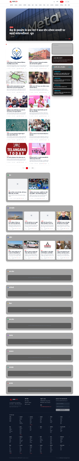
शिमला (61, 448)
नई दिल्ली (25, 5)
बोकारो (10, 441)
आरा (9, 446)
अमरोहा (31, 419)
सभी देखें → (70, 67)
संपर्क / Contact (27, 404)
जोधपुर (41, 452)
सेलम (20, 443)
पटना (47, 5)
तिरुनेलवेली (21, 441)
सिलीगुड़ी (61, 441)
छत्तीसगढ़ (51, 426)
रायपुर (51, 432)
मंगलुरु (61, 421)
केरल (10, 426)
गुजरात (21, 426)
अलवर (40, 447)
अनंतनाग (61, 428)
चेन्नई (65, 5)
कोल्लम (10, 430)
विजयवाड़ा (21, 422)
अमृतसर (51, 438)
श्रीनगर (61, 431)
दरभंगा (10, 448)
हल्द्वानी (41, 422)
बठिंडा (51, 441)
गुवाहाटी (10, 418)
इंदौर (20, 446)
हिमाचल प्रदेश (62, 445)
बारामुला (61, 430)
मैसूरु (60, 422)
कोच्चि (10, 428)
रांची (9, 442)
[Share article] (26, 68)
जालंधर (51, 439)
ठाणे (30, 448)
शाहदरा (41, 442)
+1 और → (21, 434)
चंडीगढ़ (41, 426)
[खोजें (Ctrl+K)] (54, 2)
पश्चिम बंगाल (62, 436)
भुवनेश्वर (51, 420)
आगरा (30, 423)
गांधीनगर (20, 429)
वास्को (30, 430)
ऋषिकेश (41, 418)
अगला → (33, 168)
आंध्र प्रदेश (21, 416)
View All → (45, 175)
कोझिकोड (10, 429)
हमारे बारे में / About (28, 402)
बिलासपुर (51, 430)
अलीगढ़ (31, 422)
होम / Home (27, 400)
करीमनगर (31, 438)
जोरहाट (10, 419)
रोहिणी (40, 441)
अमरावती (21, 418)
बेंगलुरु (61, 419)
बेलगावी (61, 420)
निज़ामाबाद (31, 440)
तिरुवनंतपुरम (10, 431)
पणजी (30, 428)
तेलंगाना (31, 436)
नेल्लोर (20, 421)
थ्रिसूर (10, 432)
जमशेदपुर (10, 438)
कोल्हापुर (31, 447)
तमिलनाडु (61, 5)
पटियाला (51, 440)
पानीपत (51, 448)
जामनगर (20, 430)
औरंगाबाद (31, 446)
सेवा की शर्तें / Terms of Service (45, 402)
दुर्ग (50, 429)
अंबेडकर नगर (31, 418)
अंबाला (51, 446)
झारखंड (10, 436)
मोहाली (51, 442)
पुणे (30, 452)
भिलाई (51, 431)
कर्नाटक (61, 416)
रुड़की (40, 420)
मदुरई (20, 442)
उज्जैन (20, 447)
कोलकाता (61, 439)
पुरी (50, 419)
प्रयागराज (20, 5)
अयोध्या (31, 421)
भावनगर (20, 431)
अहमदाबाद (56, 5)
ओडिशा (51, 416)
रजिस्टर (62, 1)
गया (9, 447)
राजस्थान (40, 5)
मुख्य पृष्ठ (11, 5)
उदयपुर (41, 448)
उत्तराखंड (41, 416)
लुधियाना (51, 443)
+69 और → (31, 424)
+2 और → (31, 453)
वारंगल (30, 441)
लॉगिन (57, 1)
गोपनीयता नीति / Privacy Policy (45, 400)
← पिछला (23, 168)
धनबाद (10, 440)
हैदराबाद (31, 442)
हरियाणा (51, 445)
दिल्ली (41, 436)
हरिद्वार (41, 421)
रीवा (20, 452)
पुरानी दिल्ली (41, 440)
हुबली (61, 423)
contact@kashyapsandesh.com (45, 406)
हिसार (50, 452)
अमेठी (30, 420)
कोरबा (51, 428)
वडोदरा (20, 433)
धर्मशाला (61, 446)
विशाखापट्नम (21, 423)
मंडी (60, 447)
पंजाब (51, 436)
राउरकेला (51, 421)
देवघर (10, 439)
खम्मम (30, 439)
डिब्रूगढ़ (10, 420)
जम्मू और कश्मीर (62, 426)
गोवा (30, 426)
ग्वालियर (20, 448)
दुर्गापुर (61, 440)
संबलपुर (51, 422)
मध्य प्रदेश (52, 5)
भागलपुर (10, 452)
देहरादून (41, 419)
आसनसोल (61, 438)
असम (10, 416)
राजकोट (20, 432)
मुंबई (32, 5)
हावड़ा (61, 442)
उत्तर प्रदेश (31, 416)
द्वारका (40, 438)
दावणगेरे (61, 418)
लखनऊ (16, 5)
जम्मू (60, 429)
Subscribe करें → (63, 409)
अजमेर (41, 446)
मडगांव (30, 429)
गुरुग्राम (51, 447)
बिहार (44, 5)
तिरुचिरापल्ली (21, 440)
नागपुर (36, 5)
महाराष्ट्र (29, 5)
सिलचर (10, 421)
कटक (50, 418)
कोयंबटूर (21, 438)
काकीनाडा (21, 419)
